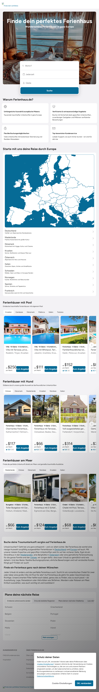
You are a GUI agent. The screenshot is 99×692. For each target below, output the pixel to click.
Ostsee (33, 557)
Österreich (54, 555)
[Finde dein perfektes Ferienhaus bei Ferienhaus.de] (21, 687)
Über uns (29, 655)
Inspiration (7, 660)
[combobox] (50, 66)
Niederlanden (27, 555)
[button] (49, 74)
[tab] (8, 312)
